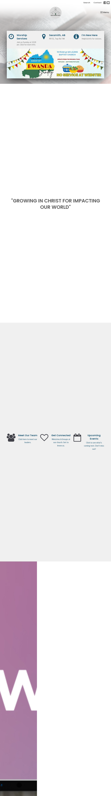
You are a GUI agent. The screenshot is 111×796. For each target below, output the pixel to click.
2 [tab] (49, 80)
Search (86, 2)
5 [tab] (61, 80)
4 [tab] (57, 80)
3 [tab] (53, 80)
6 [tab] (65, 80)
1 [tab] (45, 80)
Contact (98, 2)
